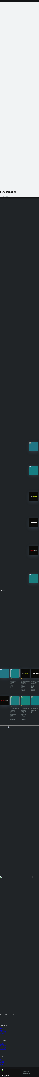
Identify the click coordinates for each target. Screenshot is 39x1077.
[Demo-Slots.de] (10, 1072)
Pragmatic (3, 1049)
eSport (2, 1062)
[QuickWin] (33, 554)
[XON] (25, 705)
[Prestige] (33, 450)
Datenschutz (26, 1073)
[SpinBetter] (33, 500)
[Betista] (33, 527)
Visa (1, 1030)
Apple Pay (3, 1031)
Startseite (6, 1075)
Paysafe (2, 1033)
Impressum (26, 1071)
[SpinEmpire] (33, 474)
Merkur (2, 1044)
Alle (1, 1059)
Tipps (1, 1064)
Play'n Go (3, 1047)
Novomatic (3, 1045)
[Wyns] (33, 582)
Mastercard (3, 1028)
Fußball (2, 1061)
